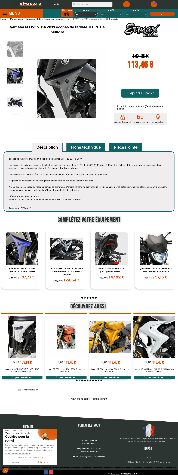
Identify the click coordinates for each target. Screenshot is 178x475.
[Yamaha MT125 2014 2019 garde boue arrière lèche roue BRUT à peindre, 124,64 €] (67, 258)
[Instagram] (51, 472)
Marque (86, 10)
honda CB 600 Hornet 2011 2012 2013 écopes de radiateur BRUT (154, 370)
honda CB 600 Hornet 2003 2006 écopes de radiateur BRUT (66, 370)
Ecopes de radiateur (22, 377)
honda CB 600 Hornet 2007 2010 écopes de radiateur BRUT (110, 370)
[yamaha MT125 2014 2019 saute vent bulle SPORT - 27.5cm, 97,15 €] (156, 258)
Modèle (111, 10)
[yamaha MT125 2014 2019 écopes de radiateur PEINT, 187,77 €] (22, 258)
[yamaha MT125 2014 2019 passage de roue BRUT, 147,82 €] (111, 258)
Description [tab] (47, 147)
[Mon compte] (126, 4)
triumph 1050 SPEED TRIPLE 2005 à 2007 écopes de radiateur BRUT (22, 370)
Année (136, 10)
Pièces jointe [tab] (126, 147)
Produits (28, 427)
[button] (154, 4)
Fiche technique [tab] (86, 147)
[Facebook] (46, 472)
